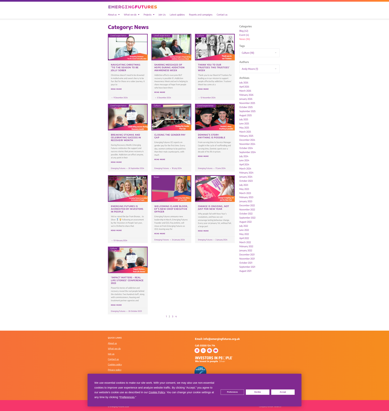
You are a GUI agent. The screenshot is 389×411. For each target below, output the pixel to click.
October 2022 (246, 213)
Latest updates (177, 14)
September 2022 (247, 217)
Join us (111, 353)
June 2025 (244, 123)
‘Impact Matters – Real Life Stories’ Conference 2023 (127, 280)
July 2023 (243, 185)
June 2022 (244, 230)
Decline (257, 392)
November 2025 (247, 103)
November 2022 (247, 209)
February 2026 (246, 94)
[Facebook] (209, 350)
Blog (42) (243, 30)
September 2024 (247, 152)
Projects (147, 14)
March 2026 (245, 90)
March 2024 (245, 168)
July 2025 (243, 119)
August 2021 (245, 271)
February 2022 (246, 246)
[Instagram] (203, 350)
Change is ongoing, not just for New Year (213, 207)
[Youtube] (215, 350)
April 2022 (244, 238)
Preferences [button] (127, 397)
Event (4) (244, 35)
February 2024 (246, 172)
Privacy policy (114, 369)
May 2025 (244, 127)
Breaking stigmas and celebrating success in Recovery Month (126, 137)
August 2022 (245, 221)
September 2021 (247, 266)
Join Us (162, 14)
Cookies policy (115, 364)
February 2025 (246, 135)
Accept (283, 392)
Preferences (232, 392)
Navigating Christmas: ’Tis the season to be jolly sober (126, 67)
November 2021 (247, 258)
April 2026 (244, 86)
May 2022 (244, 234)
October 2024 (246, 148)
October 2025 (246, 107)
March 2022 (245, 242)
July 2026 (243, 82)
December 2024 (247, 139)
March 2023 (245, 193)
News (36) (244, 39)
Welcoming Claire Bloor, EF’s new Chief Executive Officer (171, 209)
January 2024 (245, 176)
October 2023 (246, 180)
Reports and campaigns (200, 14)
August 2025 (245, 115)
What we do (130, 14)
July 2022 (243, 225)
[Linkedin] (197, 350)
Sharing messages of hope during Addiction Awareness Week (169, 67)
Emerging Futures (118, 168)
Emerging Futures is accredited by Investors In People (127, 209)
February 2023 (246, 197)
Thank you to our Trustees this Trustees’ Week (214, 67)
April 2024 (244, 164)
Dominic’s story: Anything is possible (211, 136)
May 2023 (244, 189)
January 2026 (245, 99)
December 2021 (247, 254)
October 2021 (245, 262)
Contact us (222, 14)
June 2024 (244, 160)
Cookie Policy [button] (157, 392)
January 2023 (245, 201)
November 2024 (247, 144)
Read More (116, 89)
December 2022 (247, 205)
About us (112, 14)
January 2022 (245, 250)
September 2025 (247, 111)
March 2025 (245, 131)
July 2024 (243, 156)
